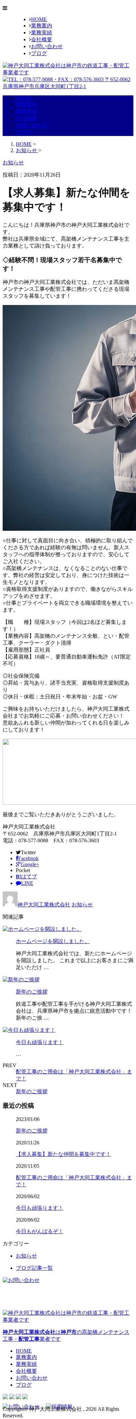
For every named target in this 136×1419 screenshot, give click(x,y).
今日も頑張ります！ (39, 1042)
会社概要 (41, 39)
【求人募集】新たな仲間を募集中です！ (63, 1154)
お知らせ (82, 904)
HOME (39, 19)
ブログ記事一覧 (34, 1268)
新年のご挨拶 (32, 992)
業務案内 (41, 25)
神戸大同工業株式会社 (43, 904)
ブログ (39, 53)
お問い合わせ (47, 46)
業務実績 (41, 32)
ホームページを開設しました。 (53, 941)
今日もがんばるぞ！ (39, 1231)
